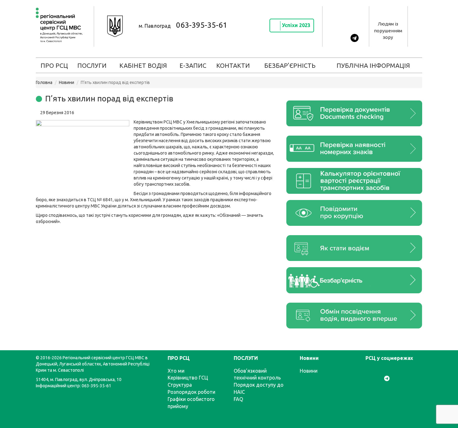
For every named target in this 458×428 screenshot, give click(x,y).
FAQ (238, 399)
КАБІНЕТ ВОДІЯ (143, 65)
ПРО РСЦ (54, 65)
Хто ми (176, 371)
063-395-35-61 (201, 25)
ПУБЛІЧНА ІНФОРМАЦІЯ (373, 65)
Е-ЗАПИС (192, 65)
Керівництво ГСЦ (188, 377)
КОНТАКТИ (233, 65)
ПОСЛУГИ (92, 65)
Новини (66, 82)
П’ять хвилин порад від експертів (109, 98)
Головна (44, 82)
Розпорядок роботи (191, 392)
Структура (180, 385)
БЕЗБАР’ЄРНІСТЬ (290, 65)
